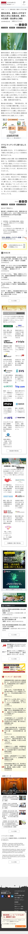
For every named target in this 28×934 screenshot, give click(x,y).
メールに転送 (4, 27)
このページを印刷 (21, 27)
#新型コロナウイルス (17, 21)
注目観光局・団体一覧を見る (14, 543)
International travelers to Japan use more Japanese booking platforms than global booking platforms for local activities (14, 850)
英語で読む (12, 27)
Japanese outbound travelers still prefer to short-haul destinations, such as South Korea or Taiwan (13, 856)
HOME (2, 9)
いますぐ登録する (21, 926)
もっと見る (14, 300)
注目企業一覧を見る (14, 451)
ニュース (7, 9)
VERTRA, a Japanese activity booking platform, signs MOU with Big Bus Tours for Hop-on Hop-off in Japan (13, 845)
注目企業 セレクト (9, 313)
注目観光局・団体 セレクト (12, 466)
